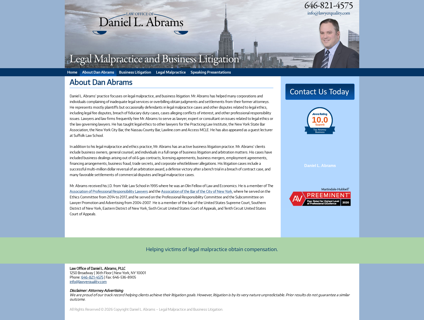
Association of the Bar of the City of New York (196, 191)
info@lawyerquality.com (88, 281)
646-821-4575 (92, 277)
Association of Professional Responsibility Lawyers (109, 191)
